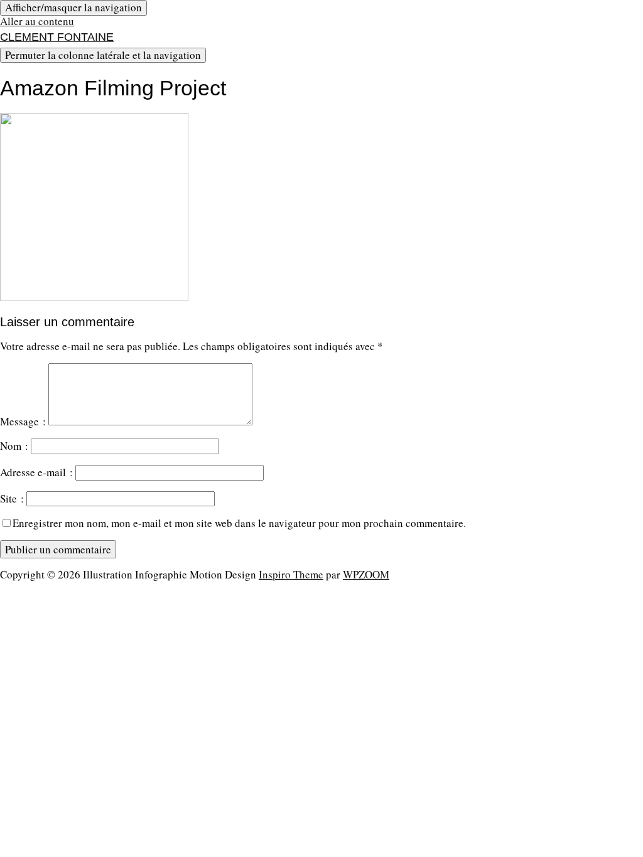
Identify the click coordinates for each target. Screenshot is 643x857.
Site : (12, 498)
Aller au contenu (37, 21)
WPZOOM (366, 574)
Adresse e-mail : (36, 472)
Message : (23, 421)
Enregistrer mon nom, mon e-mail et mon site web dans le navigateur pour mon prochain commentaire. (239, 523)
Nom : (14, 446)
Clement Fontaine (57, 37)
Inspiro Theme (291, 574)
